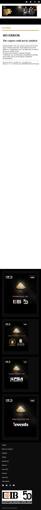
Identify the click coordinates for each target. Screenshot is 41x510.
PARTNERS (5, 481)
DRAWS (4, 453)
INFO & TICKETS (7, 449)
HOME (4, 445)
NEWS (4, 457)
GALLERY (5, 469)
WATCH (4, 465)
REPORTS (5, 461)
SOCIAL (4, 473)
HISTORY (5, 477)
